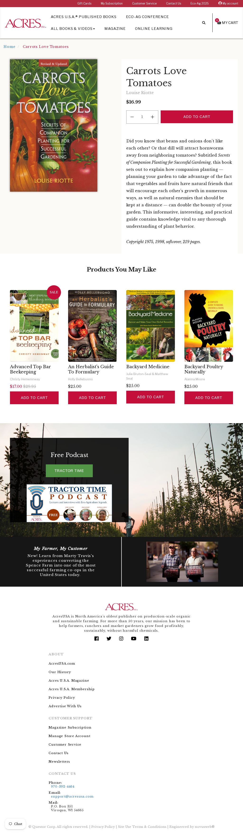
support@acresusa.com (72, 796)
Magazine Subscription (70, 727)
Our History (60, 672)
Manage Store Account (69, 736)
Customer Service (144, 3)
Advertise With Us (65, 706)
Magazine (115, 29)
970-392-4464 (63, 786)
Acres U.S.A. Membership (72, 689)
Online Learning (153, 29)
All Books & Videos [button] (72, 29)
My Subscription (112, 3)
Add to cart (34, 398)
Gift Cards (84, 3)
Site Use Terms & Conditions (142, 827)
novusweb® (205, 827)
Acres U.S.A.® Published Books (84, 17)
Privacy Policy (62, 698)
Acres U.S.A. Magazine (69, 681)
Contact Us (173, 3)
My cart (227, 22)
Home (9, 47)
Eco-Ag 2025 (200, 3)
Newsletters (59, 762)
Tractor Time (69, 471)
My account (230, 3)
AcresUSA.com (62, 664)
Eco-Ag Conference (147, 17)
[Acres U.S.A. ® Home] (25, 22)
